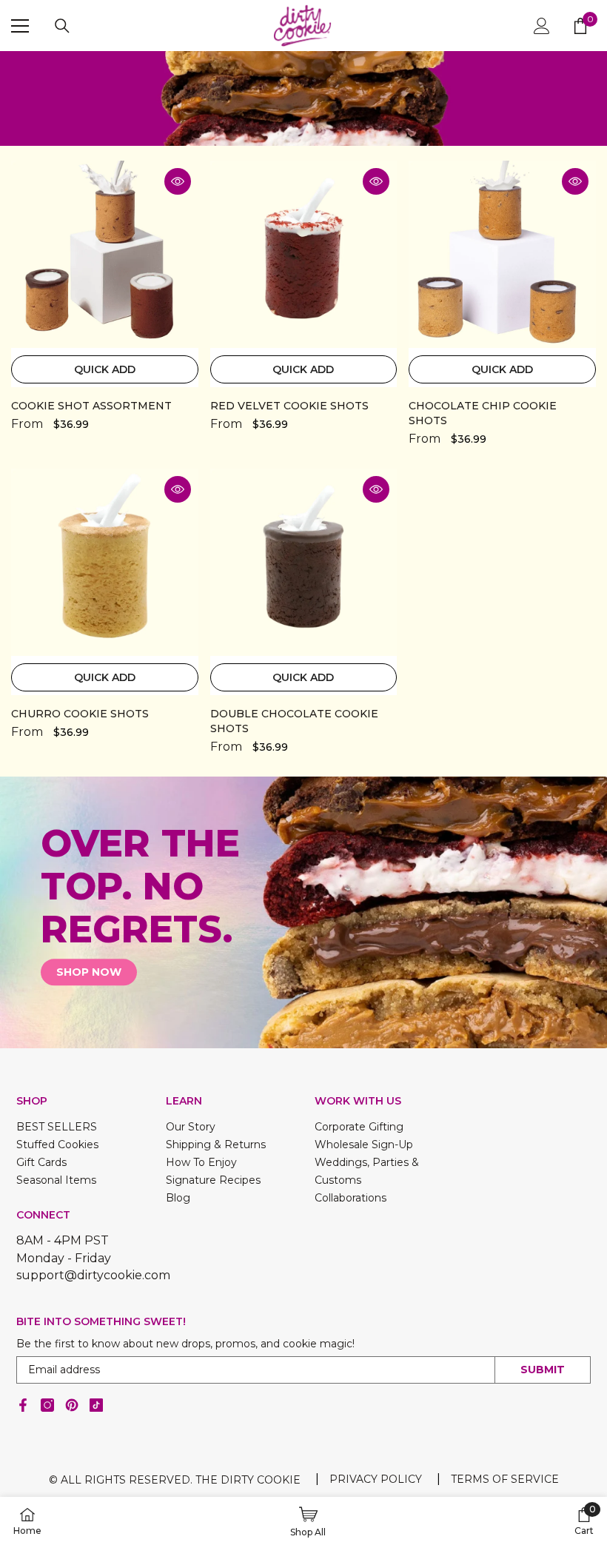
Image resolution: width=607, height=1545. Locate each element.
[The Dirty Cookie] (303, 912)
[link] (303, 98)
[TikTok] (96, 1405)
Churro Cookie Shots (80, 713)
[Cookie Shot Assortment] (104, 254)
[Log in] (542, 26)
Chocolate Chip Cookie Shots (483, 413)
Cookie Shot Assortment (91, 405)
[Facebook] (23, 1405)
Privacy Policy (375, 1479)
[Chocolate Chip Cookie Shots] (502, 254)
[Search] (62, 26)
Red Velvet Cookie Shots (289, 405)
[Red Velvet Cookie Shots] (304, 254)
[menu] (20, 26)
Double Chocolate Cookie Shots (294, 721)
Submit (542, 1369)
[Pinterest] (71, 1405)
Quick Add (104, 369)
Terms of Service (505, 1479)
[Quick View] (177, 181)
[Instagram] (47, 1405)
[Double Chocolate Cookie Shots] (304, 562)
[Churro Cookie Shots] (104, 562)
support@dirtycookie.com (93, 1275)
